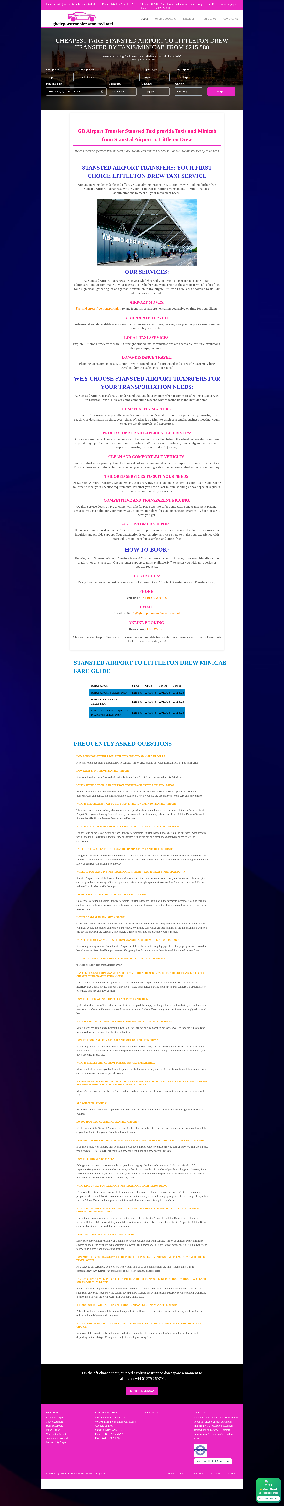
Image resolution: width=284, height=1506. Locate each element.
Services (188, 19)
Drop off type (149, 69)
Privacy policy (93, 1473)
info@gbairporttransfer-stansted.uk (74, 4)
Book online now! (142, 1391)
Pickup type (52, 69)
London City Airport (56, 1442)
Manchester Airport (56, 1434)
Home (144, 19)
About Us (210, 19)
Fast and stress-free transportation (98, 308)
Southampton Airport (57, 1438)
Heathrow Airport (55, 1417)
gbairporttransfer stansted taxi (223, 1417)
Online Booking (165, 19)
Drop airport (182, 69)
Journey (179, 83)
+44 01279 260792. (154, 598)
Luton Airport (53, 1429)
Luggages (147, 83)
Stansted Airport (54, 1425)
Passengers (115, 83)
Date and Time (54, 83)
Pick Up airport (87, 69)
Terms (80, 1473)
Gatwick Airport (54, 1421)
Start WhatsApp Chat (268, 1498)
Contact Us (230, 19)
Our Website (156, 629)
